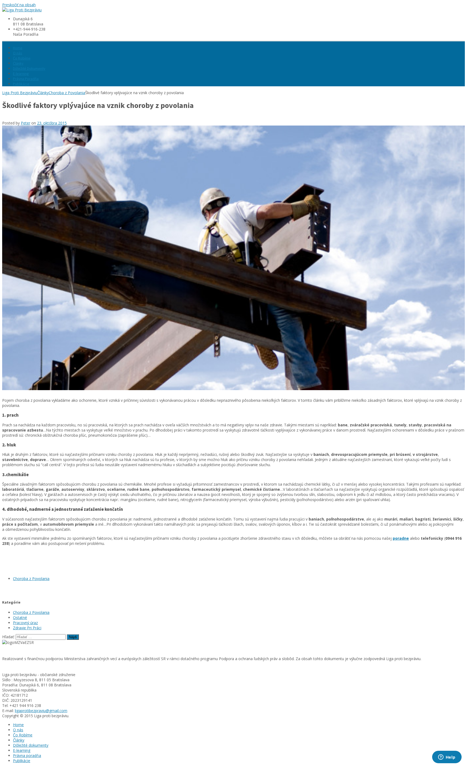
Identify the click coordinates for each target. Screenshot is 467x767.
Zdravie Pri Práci (27, 627)
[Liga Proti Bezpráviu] (22, 9)
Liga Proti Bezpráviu (19, 92)
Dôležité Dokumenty (29, 68)
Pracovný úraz (25, 622)
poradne (401, 538)
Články (18, 63)
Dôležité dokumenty (30, 745)
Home (17, 47)
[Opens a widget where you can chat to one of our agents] (447, 757)
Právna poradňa (27, 755)
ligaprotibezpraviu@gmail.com (41, 710)
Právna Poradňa (26, 78)
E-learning (21, 73)
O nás (17, 53)
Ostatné (20, 617)
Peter (25, 123)
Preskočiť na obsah (19, 4)
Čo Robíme (22, 58)
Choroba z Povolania (67, 92)
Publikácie (21, 83)
